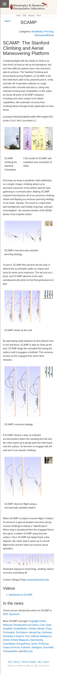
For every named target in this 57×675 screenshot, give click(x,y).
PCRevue (43, 643)
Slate (48, 625)
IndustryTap (35, 632)
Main (7, 21)
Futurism (25, 647)
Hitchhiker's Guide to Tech (16, 636)
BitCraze (28, 651)
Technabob (8, 632)
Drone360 (48, 647)
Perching (48, 31)
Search (46, 662)
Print (39, 15)
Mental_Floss (44, 628)
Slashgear (36, 647)
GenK (34, 643)
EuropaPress (23, 643)
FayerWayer (9, 643)
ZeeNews (47, 632)
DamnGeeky (36, 640)
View (18, 15)
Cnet (42, 625)
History (31, 15)
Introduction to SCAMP (20, 594)
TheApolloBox (10, 651)
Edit (24, 15)
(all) (39, 662)
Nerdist (32, 628)
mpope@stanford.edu (38, 579)
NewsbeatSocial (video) (26, 625)
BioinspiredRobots (44, 35)
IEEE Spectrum (11, 614)
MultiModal (37, 31)
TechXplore (21, 632)
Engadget (34, 621)
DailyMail (8, 628)
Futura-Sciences (11, 647)
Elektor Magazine (20, 640)
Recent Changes (29, 662)
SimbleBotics (21, 628)
